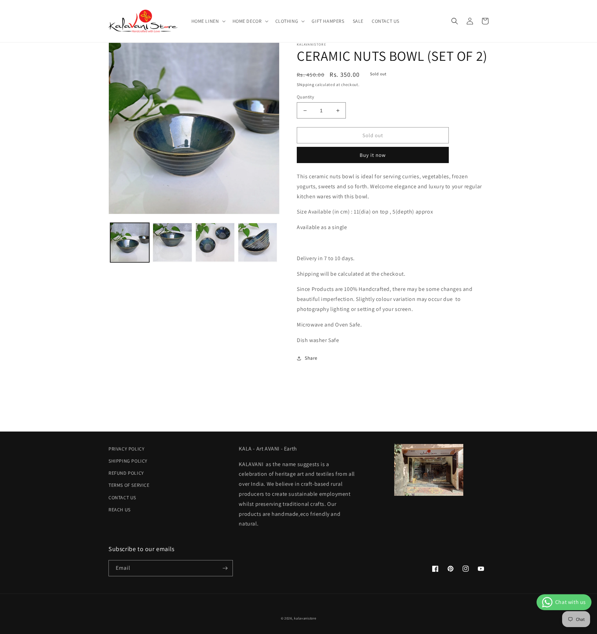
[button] (207, 21)
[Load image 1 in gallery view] (129, 242)
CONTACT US (122, 497)
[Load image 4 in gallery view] (257, 242)
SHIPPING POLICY (128, 461)
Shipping (305, 84)
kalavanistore (305, 618)
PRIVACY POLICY (126, 449)
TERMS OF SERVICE (129, 485)
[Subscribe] (225, 568)
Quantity (305, 97)
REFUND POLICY (126, 473)
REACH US (119, 510)
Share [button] (311, 358)
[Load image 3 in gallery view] (215, 242)
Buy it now (373, 155)
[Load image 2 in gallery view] (172, 242)
